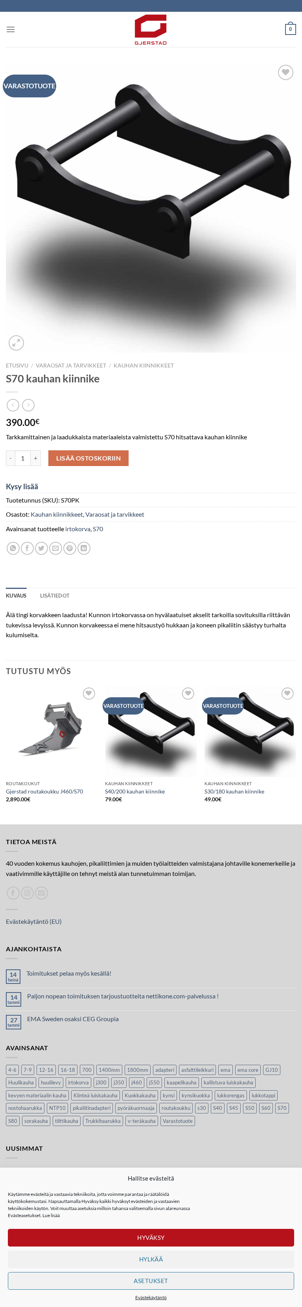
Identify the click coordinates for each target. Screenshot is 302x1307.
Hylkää (151, 1259)
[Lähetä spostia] (41, 893)
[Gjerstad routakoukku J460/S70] (52, 731)
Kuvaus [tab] (16, 595)
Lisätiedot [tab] (55, 595)
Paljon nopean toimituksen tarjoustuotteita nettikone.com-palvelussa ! (123, 996)
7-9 (28, 1070)
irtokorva (77, 528)
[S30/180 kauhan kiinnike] (250, 731)
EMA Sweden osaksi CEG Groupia (73, 1018)
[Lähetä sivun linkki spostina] (55, 548)
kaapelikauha (182, 1082)
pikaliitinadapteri (91, 1108)
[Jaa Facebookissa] (27, 548)
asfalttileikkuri (197, 1070)
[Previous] (6, 754)
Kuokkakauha (140, 1095)
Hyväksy (150, 1237)
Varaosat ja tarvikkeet (71, 365)
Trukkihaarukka (103, 1121)
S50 (249, 1108)
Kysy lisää (22, 486)
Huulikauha (21, 1082)
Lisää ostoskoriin (88, 458)
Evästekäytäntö (151, 1297)
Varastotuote (178, 1121)
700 (87, 1070)
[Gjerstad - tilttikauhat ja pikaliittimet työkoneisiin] (151, 29)
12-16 (46, 1070)
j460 (136, 1082)
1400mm (109, 1070)
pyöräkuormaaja (136, 1108)
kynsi (169, 1095)
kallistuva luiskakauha (228, 1082)
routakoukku (176, 1108)
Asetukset (151, 1280)
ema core (248, 1070)
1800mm (137, 1070)
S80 (12, 1121)
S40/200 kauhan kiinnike (135, 791)
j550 (154, 1082)
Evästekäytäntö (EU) (34, 921)
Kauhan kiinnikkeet (144, 365)
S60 (266, 1108)
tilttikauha (66, 1121)
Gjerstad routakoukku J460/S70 (44, 791)
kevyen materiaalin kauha (37, 1095)
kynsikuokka (196, 1095)
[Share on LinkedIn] (83, 548)
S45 (233, 1108)
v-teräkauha (142, 1121)
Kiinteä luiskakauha (96, 1095)
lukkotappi (263, 1095)
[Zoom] (16, 343)
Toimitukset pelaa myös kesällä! (68, 973)
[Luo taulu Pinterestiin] (69, 548)
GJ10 (271, 1070)
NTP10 (57, 1108)
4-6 (12, 1070)
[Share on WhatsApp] (13, 548)
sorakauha (36, 1121)
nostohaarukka (25, 1108)
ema (225, 1070)
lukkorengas (231, 1095)
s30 (201, 1108)
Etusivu (17, 365)
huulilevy (51, 1082)
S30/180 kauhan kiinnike (234, 791)
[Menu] (10, 29)
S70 (98, 528)
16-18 (68, 1070)
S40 (217, 1108)
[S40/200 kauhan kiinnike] (151, 731)
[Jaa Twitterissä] (41, 548)
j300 (101, 1082)
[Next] (296, 754)
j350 (119, 1082)
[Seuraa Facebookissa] (13, 893)
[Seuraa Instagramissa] (27, 893)
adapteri (164, 1070)
